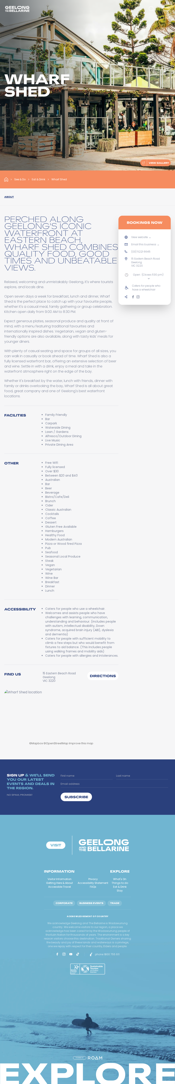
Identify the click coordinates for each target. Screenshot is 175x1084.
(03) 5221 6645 (140, 251)
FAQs (93, 887)
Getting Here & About (59, 883)
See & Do (20, 179)
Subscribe (76, 797)
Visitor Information (59, 879)
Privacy (93, 879)
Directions (103, 676)
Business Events (91, 903)
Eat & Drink (38, 179)
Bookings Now (144, 222)
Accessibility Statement (93, 883)
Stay (120, 890)
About (9, 196)
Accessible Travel (59, 887)
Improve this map (81, 743)
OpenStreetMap (57, 743)
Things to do (120, 883)
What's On (119, 879)
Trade (114, 903)
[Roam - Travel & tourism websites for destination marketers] (95, 1057)
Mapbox (37, 743)
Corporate (64, 903)
